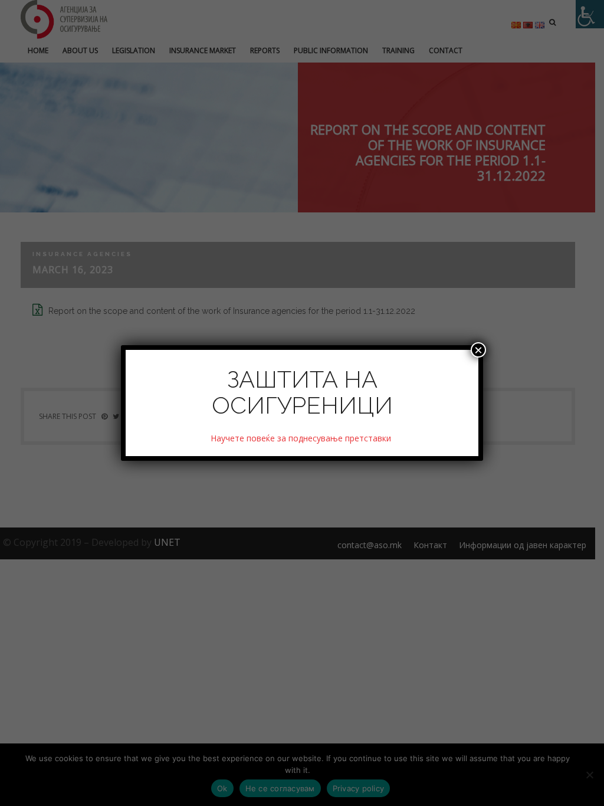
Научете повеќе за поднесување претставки (302, 438)
